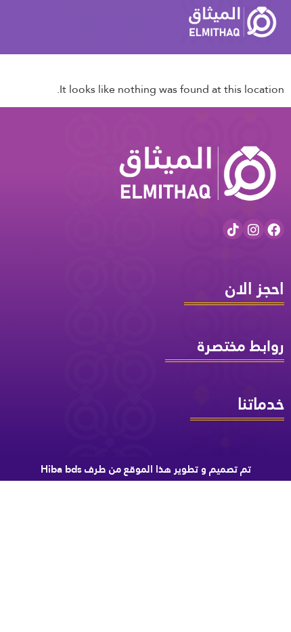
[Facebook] (274, 229)
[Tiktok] (233, 229)
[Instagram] (253, 229)
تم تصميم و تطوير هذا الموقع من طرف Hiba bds (146, 469)
